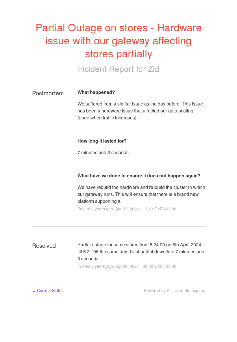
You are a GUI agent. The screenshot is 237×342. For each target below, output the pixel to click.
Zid (153, 68)
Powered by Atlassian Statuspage (174, 290)
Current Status (48, 290)
